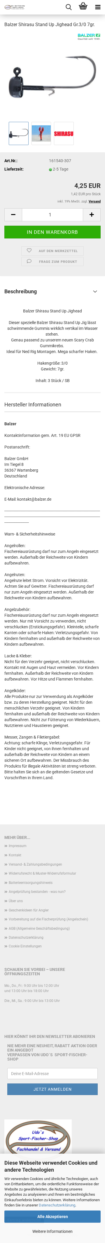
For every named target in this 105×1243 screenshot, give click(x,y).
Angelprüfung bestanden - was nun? (37, 892)
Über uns (16, 901)
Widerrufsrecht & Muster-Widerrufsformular (42, 873)
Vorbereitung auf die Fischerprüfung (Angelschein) (48, 919)
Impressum (18, 846)
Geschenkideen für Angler (29, 910)
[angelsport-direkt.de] (12, 7)
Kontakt (15, 855)
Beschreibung (20, 291)
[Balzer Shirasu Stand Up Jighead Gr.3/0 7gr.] (52, 76)
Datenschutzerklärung (57, 1205)
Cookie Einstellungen (25, 946)
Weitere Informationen (52, 1231)
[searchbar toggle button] (68, 7)
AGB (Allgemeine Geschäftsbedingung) (39, 929)
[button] (13, 214)
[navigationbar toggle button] (97, 7)
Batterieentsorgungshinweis (30, 883)
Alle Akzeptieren (52, 1216)
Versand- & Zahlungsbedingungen (35, 864)
